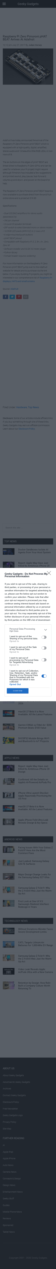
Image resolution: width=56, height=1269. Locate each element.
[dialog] (28, 634)
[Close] (50, 574)
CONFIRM (17, 691)
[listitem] (28, 630)
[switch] (44, 637)
